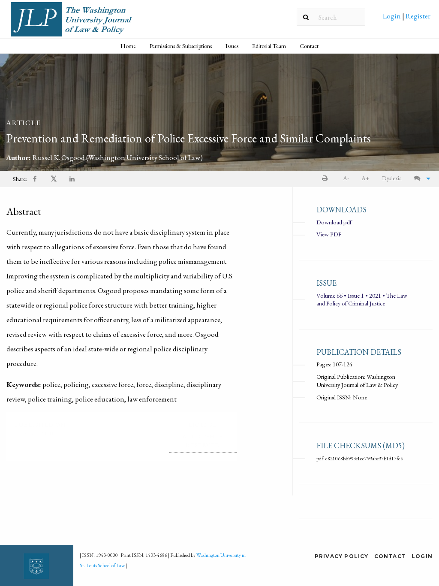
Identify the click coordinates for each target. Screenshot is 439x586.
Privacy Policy (342, 556)
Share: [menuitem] (20, 179)
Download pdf (334, 222)
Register (417, 16)
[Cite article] (420, 178)
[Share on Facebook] (35, 179)
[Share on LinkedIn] (72, 179)
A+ (365, 178)
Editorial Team (269, 46)
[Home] (73, 22)
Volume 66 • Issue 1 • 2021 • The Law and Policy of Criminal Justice (361, 299)
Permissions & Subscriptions (181, 46)
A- (346, 178)
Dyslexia (392, 178)
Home (128, 46)
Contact (309, 46)
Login (392, 16)
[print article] (326, 178)
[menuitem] (406, 19)
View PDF (328, 234)
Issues (232, 46)
